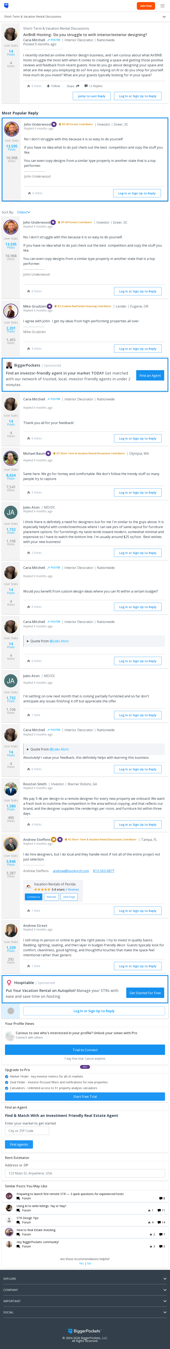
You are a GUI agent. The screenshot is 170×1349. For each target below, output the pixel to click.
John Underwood (37, 124)
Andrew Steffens (37, 839)
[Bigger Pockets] (6, 5)
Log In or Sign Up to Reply (138, 96)
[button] (72, 86)
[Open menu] (162, 6)
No (89, 1263)
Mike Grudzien (34, 306)
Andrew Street (35, 925)
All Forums (72, 124)
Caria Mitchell (34, 40)
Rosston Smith (35, 784)
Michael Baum (34, 453)
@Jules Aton (59, 641)
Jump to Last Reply (92, 96)
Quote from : (49, 641)
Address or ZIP (16, 1165)
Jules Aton (31, 507)
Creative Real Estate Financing (79, 306)
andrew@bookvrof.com (71, 871)
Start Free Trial (85, 1096)
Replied (38, 128)
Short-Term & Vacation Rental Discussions (56, 28)
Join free (146, 6)
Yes (81, 1263)
